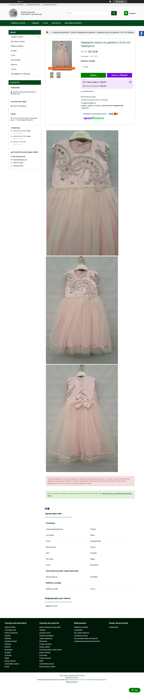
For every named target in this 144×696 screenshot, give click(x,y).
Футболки (8, 655)
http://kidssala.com (19, 156)
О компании (78, 630)
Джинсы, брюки (10, 627)
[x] (48, 509)
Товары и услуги (18, 23)
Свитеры (8, 635)
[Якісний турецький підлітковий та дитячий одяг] (13, 17)
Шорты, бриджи (10, 661)
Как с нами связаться (81, 632)
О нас (45, 23)
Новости (14, 64)
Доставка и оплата (73, 23)
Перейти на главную (81, 627)
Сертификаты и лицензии (20, 74)
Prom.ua (81, 675)
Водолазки (8, 649)
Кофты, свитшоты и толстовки (49, 627)
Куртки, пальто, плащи (47, 666)
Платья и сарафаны (46, 635)
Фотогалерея (16, 60)
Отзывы (14, 51)
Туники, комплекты (45, 638)
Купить (93, 75)
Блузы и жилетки (45, 658)
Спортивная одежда (12, 663)
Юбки (41, 661)
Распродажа (113, 627)
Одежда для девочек (61, 32)
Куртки (7, 666)
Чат (136, 690)
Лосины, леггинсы (45, 644)
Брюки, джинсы (44, 647)
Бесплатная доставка (88, 97)
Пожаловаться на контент (77, 679)
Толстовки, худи (10, 630)
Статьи (13, 69)
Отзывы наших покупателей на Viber (87, 641)
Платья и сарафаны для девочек (82, 32)
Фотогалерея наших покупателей (86, 638)
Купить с (116, 75)
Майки (7, 658)
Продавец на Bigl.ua (72, 677)
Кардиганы (43, 641)
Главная (35, 23)
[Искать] (114, 13)
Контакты (56, 23)
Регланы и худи (44, 632)
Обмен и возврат (17, 46)
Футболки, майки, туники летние (50, 649)
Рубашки (8, 644)
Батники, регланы (11, 641)
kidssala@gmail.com (20, 159)
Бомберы (8, 638)
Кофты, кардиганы (11, 632)
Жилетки (8, 647)
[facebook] (46, 509)
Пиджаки (8, 652)
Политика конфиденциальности (96, 679)
